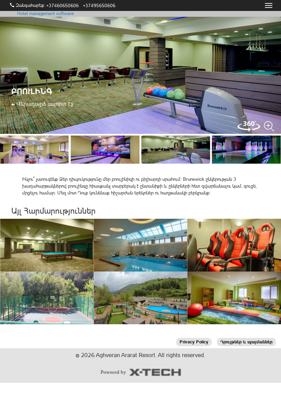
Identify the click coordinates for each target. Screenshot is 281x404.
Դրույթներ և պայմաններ (246, 341)
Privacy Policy (194, 341)
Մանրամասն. (47, 252)
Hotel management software (45, 13)
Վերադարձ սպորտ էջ (44, 103)
